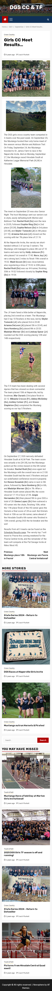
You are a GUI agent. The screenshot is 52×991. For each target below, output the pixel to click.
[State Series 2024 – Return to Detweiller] (26, 590)
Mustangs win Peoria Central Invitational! (37, 555)
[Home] (5, 20)
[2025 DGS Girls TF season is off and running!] (26, 827)
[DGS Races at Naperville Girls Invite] (26, 647)
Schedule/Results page (15, 532)
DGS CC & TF (26, 7)
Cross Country (9, 35)
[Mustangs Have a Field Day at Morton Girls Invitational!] (26, 771)
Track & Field (8, 792)
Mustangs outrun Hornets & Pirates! (24, 725)
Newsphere (38, 984)
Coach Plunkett (23, 55)
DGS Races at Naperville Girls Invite (23, 672)
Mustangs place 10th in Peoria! (14, 555)
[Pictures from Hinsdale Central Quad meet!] (26, 940)
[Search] (48, 19)
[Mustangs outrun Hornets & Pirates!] (26, 700)
